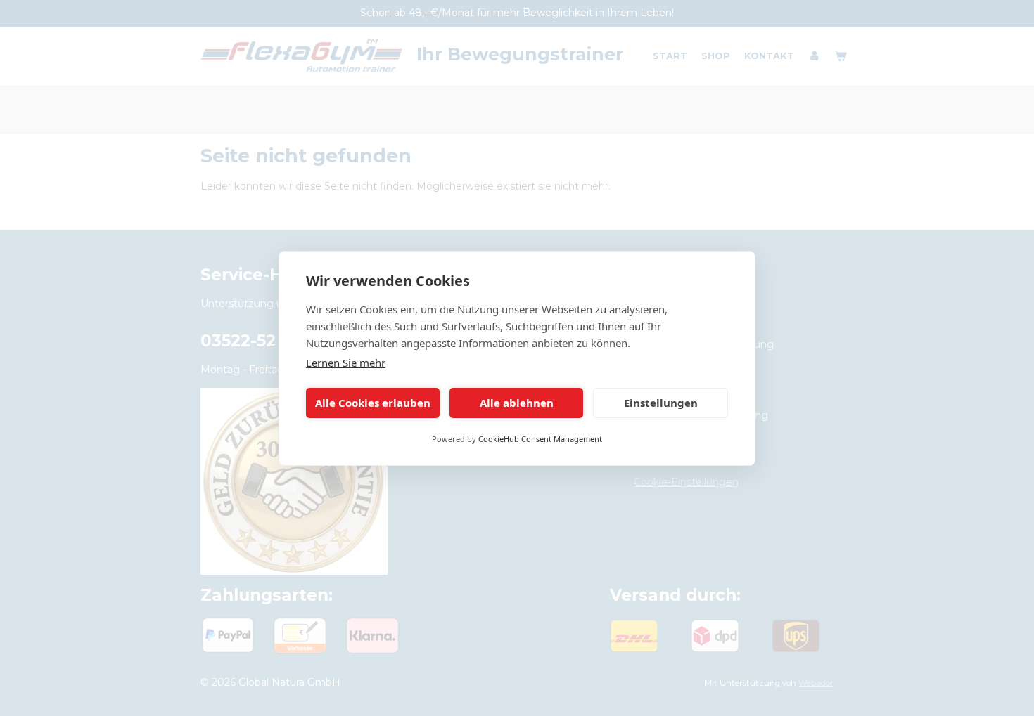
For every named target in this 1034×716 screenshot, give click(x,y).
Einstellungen (661, 403)
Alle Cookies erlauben (372, 403)
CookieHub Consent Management (540, 439)
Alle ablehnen (517, 403)
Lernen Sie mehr (345, 363)
